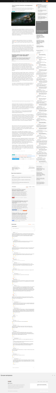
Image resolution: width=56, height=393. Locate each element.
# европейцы (16, 197)
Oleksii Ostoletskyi (39, 77)
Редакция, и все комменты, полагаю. (41, 136)
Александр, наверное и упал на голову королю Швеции (41, 63)
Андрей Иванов (39, 95)
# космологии (26, 11)
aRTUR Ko (14, 315)
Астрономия (13, 11)
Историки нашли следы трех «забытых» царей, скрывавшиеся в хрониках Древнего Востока (20, 214)
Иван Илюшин (39, 139)
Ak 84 (38, 56)
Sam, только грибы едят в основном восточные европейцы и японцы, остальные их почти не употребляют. (41, 159)
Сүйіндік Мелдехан (15, 279)
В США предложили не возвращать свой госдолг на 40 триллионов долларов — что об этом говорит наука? (20, 202)
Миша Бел (14, 232)
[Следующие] (54, 375)
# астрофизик (19, 11)
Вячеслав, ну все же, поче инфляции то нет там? (41, 68)
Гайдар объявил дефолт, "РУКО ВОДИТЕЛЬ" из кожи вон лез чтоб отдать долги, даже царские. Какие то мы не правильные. (41, 108)
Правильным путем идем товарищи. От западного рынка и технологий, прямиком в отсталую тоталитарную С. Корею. (41, 147)
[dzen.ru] (44, 391)
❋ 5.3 (16, 6)
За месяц (33, 186)
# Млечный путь (30, 11)
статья (31, 63)
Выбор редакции (25, 210)
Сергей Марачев (15, 259)
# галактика (23, 11)
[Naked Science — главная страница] (10, 1)
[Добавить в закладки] (9, 4)
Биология (13, 197)
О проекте (44, 381)
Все (21, 173)
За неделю (30, 186)
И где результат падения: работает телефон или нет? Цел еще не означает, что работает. (41, 120)
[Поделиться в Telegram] (9, 8)
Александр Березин (18, 3)
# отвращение (25, 197)
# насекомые (21, 197)
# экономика (21, 210)
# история (16, 210)
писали (15, 41)
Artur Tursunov (14, 320)
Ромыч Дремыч (39, 89)
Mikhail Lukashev (39, 135)
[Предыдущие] (52, 375)
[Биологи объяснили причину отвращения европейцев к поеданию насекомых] (31, 192)
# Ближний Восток (23, 220)
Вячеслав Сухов (39, 61)
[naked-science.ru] (47, 391)
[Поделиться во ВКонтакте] (9, 10)
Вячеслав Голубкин (39, 100)
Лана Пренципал (15, 331)
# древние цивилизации (14, 221)
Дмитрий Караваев (39, 66)
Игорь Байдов (17, 178)
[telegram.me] (46, 391)
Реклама (47, 381)
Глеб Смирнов (39, 124)
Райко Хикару (39, 145)
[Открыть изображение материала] (23, 19)
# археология (16, 220)
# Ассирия (19, 220)
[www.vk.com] (41, 391)
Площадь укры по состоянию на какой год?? (41, 97)
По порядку (33, 224)
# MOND (16, 11)
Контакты (41, 381)
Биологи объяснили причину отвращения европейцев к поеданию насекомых (18, 190)
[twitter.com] (40, 391)
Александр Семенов (39, 83)
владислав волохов (39, 157)
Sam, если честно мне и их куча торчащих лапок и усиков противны (41, 131)
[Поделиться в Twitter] (9, 7)
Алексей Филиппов (39, 151)
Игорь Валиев (39, 118)
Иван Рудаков (14, 348)
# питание (13, 198)
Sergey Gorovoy (39, 112)
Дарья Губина (17, 183)
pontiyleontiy (14, 246)
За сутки (27, 186)
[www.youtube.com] (43, 391)
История (13, 220)
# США (18, 210)
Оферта (39, 381)
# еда (19, 197)
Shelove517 (15, 285)
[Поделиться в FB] (9, 5)
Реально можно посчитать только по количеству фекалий (41, 57)
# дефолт (13, 210)
